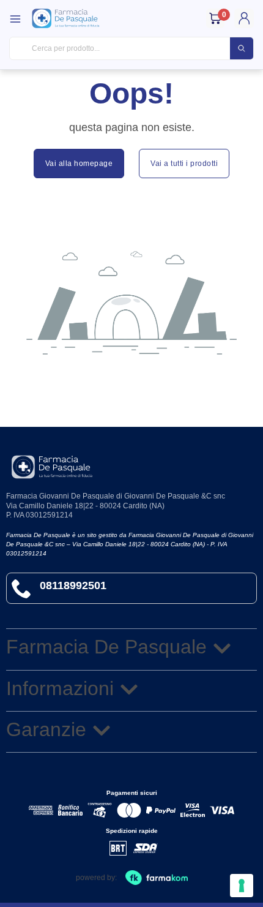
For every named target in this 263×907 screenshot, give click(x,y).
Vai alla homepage (79, 163)
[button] (131, 648)
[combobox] (131, 48)
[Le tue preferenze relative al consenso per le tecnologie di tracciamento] (241, 885)
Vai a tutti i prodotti (184, 163)
